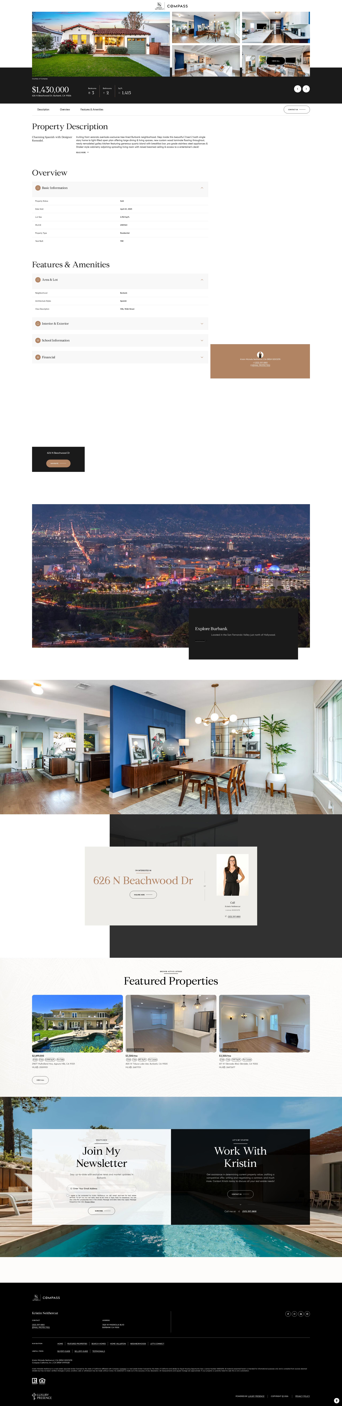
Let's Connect (272, 6)
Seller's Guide (81, 1351)
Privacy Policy (90, 1202)
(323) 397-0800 (294, 6)
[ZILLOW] (301, 1314)
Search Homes (99, 1344)
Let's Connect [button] (157, 1344)
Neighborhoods (138, 1344)
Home (60, 1344)
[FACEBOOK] (288, 1314)
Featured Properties (77, 1344)
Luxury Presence (256, 1396)
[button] (297, 109)
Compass (123, 1369)
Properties (36, 6)
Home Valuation (118, 1344)
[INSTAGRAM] (294, 1314)
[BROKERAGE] (307, 1314)
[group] (77, 1032)
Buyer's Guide (63, 1351)
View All (276, 61)
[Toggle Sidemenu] (307, 6)
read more (200, 640)
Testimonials (98, 1351)
